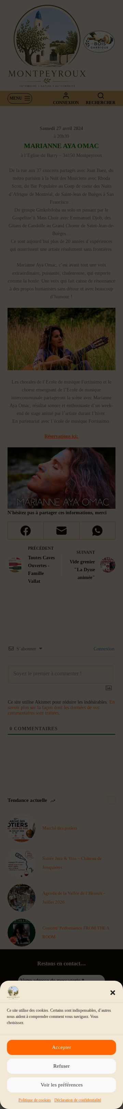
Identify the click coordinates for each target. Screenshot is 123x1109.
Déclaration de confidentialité (77, 1100)
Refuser (61, 1066)
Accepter (61, 1047)
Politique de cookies (34, 1100)
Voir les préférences (62, 1085)
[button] (112, 992)
